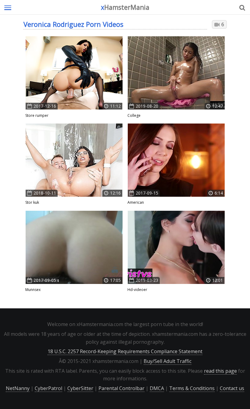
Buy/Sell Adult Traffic (167, 361)
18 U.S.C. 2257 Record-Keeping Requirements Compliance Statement (125, 351)
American (135, 202)
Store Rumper (36, 115)
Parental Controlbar (121, 388)
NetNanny (18, 388)
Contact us (232, 388)
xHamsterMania (125, 7)
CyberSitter (80, 388)
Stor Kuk (32, 202)
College (134, 115)
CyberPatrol (48, 388)
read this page (220, 371)
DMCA (157, 388)
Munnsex (33, 289)
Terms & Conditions (192, 388)
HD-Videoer (137, 289)
